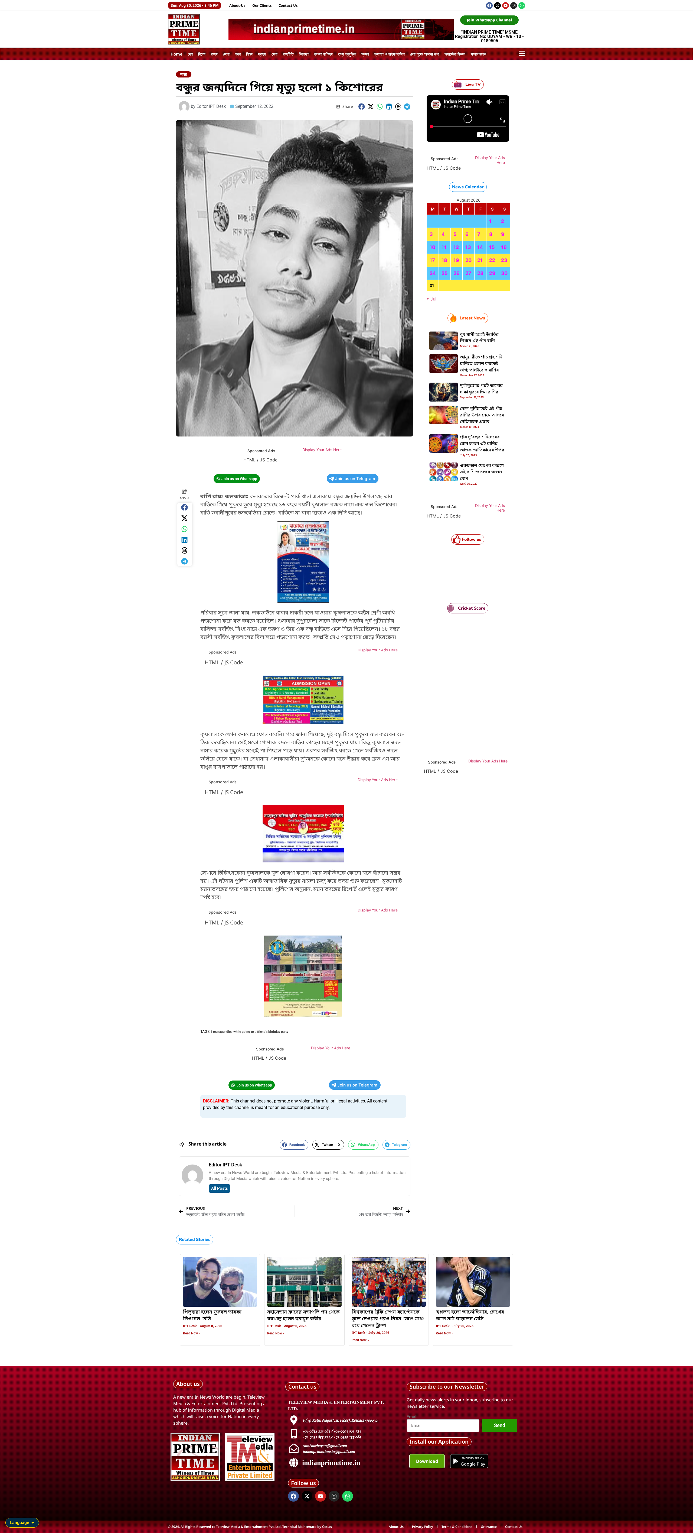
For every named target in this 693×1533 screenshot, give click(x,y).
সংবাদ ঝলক (478, 54)
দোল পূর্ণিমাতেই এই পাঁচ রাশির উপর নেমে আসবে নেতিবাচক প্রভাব (482, 415)
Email (412, 1417)
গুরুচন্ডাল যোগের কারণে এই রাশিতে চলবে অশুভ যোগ (482, 472)
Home (176, 54)
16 (504, 247)
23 (504, 260)
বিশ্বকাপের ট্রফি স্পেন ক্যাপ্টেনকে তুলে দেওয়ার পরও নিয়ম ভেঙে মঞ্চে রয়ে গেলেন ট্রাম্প (388, 1319)
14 (480, 247)
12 (456, 247)
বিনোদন (304, 54)
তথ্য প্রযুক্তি (347, 54)
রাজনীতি (288, 54)
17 (432, 260)
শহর (238, 54)
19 (456, 260)
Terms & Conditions (457, 1526)
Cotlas (327, 1526)
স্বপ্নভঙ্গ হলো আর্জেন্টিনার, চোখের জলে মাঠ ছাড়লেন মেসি (470, 1315)
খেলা (274, 54)
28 (480, 273)
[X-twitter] (497, 5)
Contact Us (288, 5)
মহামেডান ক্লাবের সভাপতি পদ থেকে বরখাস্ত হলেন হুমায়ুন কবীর (303, 1315)
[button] (361, 106)
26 (456, 273)
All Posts (219, 1188)
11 (444, 247)
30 (504, 273)
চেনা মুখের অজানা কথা (424, 54)
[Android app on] (456, 1461)
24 (433, 273)
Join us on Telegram (355, 478)
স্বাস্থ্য (262, 54)
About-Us (237, 5)
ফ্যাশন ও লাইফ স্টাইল (389, 54)
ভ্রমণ (365, 54)
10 (432, 247)
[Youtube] (505, 5)
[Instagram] (513, 5)
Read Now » (191, 1333)
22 (492, 260)
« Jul (431, 299)
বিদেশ (201, 54)
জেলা (226, 54)
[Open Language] (33, 1522)
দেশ (190, 54)
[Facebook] (489, 5)
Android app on (472, 1458)
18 (444, 260)
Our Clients (262, 5)
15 (492, 247)
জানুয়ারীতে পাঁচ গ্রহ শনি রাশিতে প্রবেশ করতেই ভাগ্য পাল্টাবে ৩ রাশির (481, 363)
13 (468, 247)
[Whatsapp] (521, 5)
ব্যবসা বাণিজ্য (323, 54)
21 (480, 260)
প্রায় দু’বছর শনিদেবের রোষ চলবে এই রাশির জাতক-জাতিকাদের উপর (482, 443)
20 (468, 260)
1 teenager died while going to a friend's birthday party (249, 1032)
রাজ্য (214, 54)
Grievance (489, 1526)
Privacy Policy (422, 1526)
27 (468, 273)
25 (445, 273)
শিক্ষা (249, 54)
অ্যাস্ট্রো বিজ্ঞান (454, 54)
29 (492, 273)
